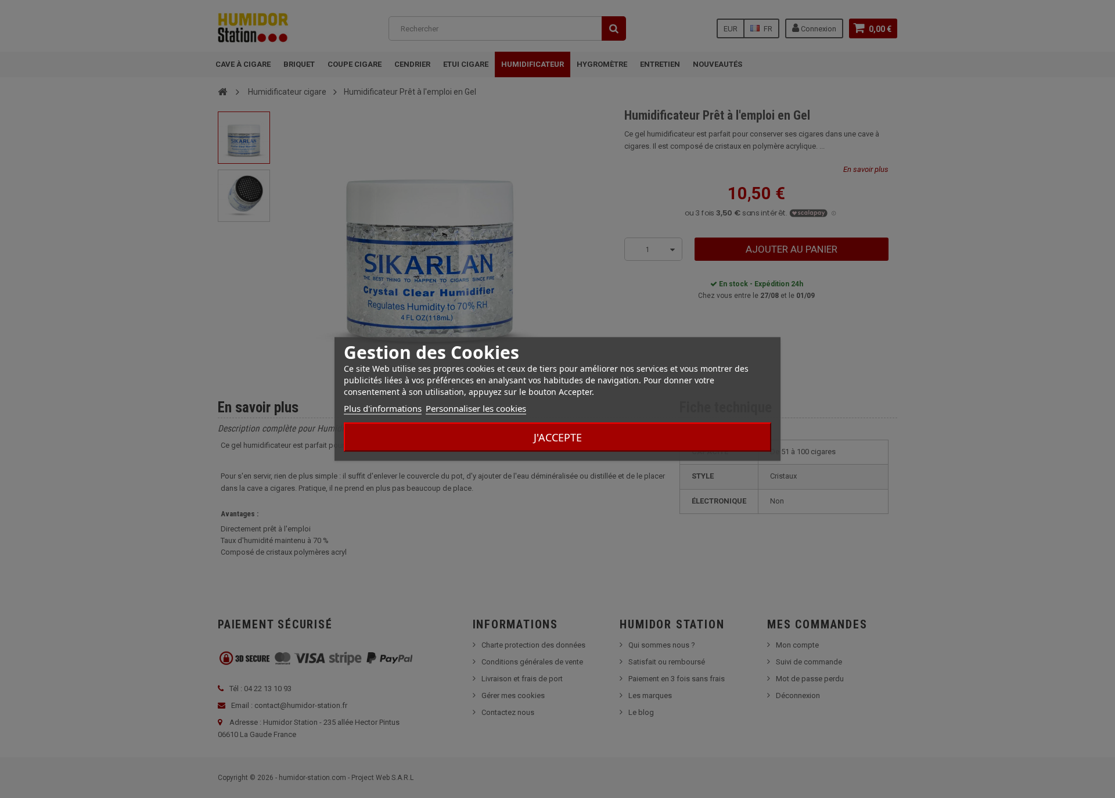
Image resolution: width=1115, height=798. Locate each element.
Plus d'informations (383, 408)
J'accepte (558, 437)
